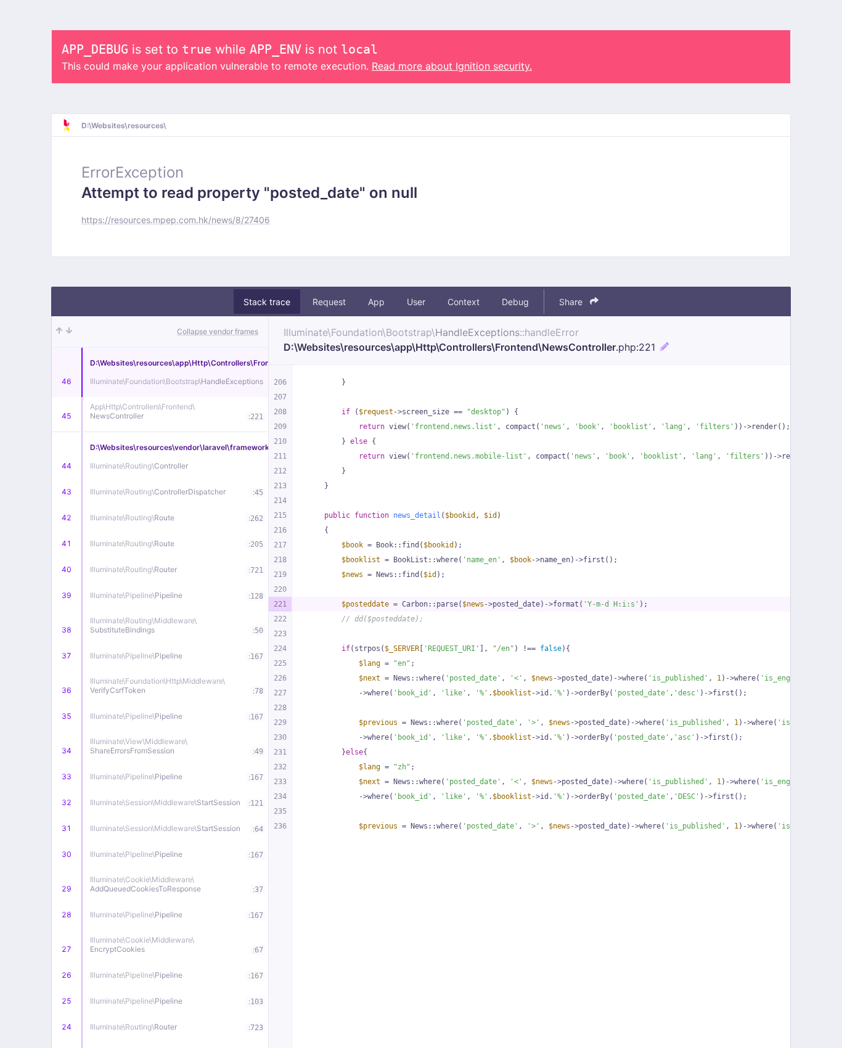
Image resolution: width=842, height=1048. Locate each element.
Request (329, 302)
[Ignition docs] (71, 125)
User (416, 302)
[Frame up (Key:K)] (59, 331)
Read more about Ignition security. (452, 66)
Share (572, 302)
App (376, 302)
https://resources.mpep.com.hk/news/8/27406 (175, 220)
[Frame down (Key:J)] (69, 331)
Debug (515, 302)
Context (464, 302)
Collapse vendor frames (217, 331)
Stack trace (266, 302)
